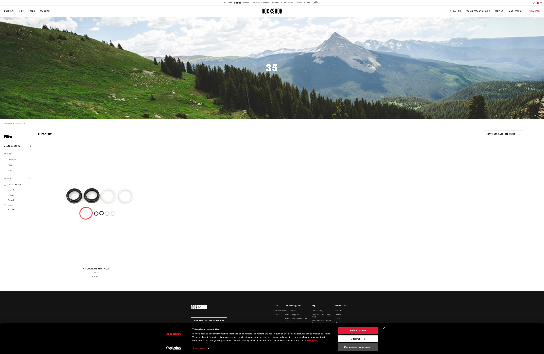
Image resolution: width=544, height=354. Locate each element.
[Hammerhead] (287, 3)
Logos (337, 323)
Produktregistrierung (478, 11)
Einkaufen (534, 11)
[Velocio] (298, 3)
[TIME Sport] (275, 3)
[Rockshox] (237, 3)
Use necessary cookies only (358, 347)
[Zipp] (256, 3)
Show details (198, 348)
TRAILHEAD (45, 11)
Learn (31, 11)
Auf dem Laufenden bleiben (209, 321)
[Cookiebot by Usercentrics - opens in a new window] (173, 348)
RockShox (8, 124)
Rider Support (290, 311)
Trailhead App (318, 311)
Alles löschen (12, 146)
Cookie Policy (311, 340)
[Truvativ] (246, 2)
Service (499, 11)
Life (21, 11)
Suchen (457, 11)
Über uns (338, 311)
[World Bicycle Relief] (316, 3)
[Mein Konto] (534, 3)
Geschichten (280, 311)
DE (540, 3)
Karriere (338, 319)
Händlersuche (516, 11)
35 (24, 124)
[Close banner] (384, 328)
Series (17, 124)
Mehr (13, 210)
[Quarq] (265, 3)
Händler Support (292, 315)
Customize (356, 339)
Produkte (9, 11)
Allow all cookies (357, 330)
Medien (338, 315)
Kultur (277, 315)
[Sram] (228, 2)
